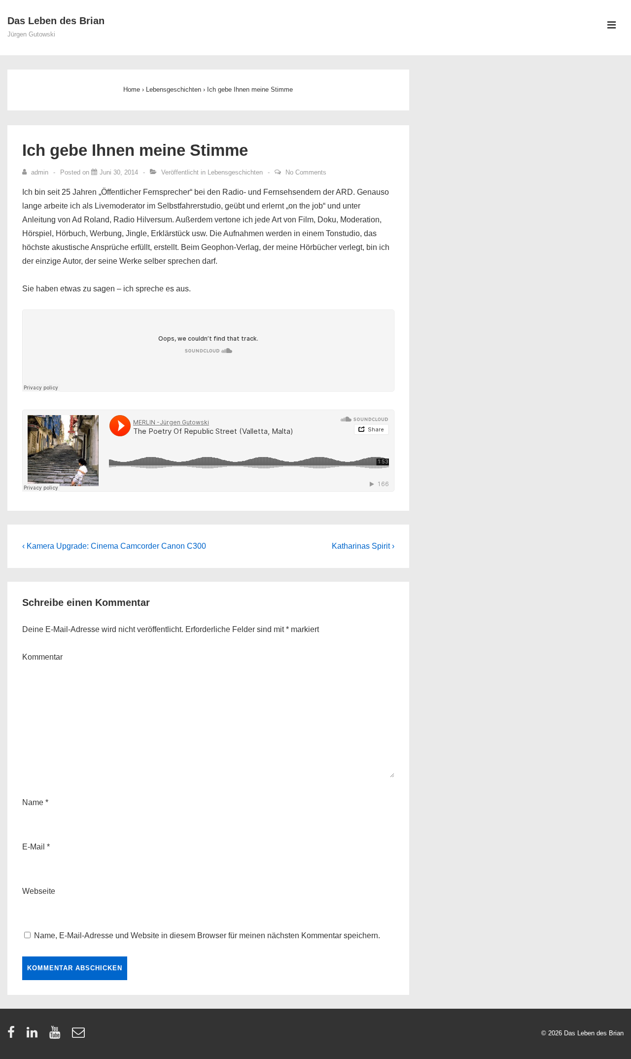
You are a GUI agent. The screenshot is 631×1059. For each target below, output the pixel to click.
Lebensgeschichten (235, 172)
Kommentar (42, 657)
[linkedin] (34, 1035)
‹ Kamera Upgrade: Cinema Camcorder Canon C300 (114, 546)
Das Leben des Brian (56, 20)
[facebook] (13, 1035)
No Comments (305, 172)
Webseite (38, 891)
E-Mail (33, 847)
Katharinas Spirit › (363, 546)
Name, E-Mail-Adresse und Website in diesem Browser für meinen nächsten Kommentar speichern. (207, 935)
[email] (79, 1035)
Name (32, 802)
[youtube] (57, 1035)
